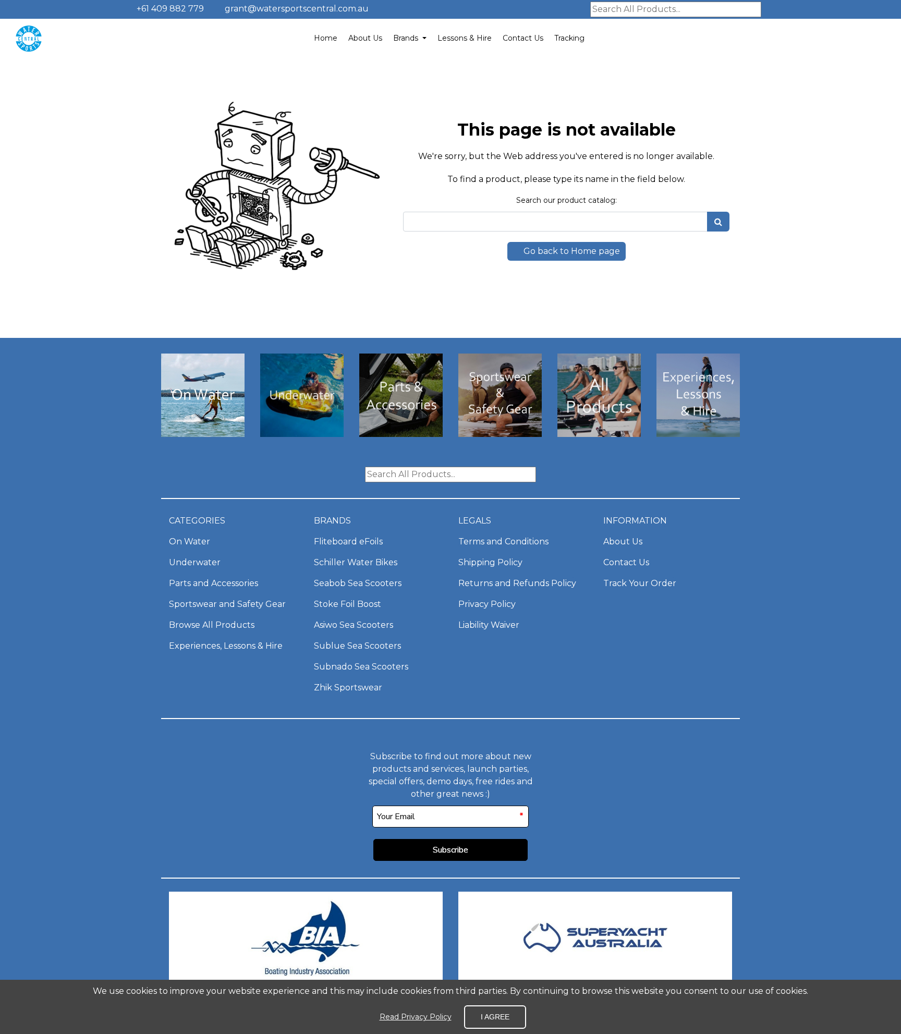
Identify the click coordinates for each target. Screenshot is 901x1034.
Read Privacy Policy (416, 1016)
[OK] (718, 222)
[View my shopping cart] (846, 38)
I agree (495, 1017)
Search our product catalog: (566, 200)
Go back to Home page (570, 251)
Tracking (569, 38)
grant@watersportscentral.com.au (297, 9)
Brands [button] (406, 38)
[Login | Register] (870, 38)
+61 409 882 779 (169, 9)
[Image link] (203, 434)
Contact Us (523, 38)
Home (325, 38)
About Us (365, 38)
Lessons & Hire (464, 38)
